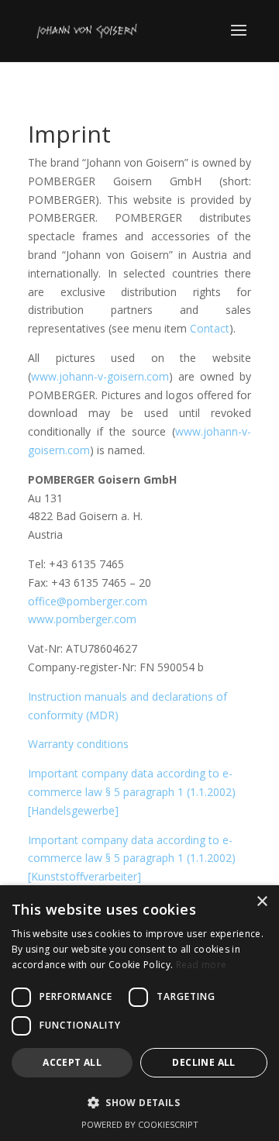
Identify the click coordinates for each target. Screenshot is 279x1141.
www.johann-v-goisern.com (100, 376)
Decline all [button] (203, 1062)
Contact (209, 328)
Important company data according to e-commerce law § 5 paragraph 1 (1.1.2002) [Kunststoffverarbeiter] (132, 858)
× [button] (261, 902)
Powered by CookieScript (139, 1124)
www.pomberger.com (82, 619)
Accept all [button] (72, 1062)
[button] (139, 1103)
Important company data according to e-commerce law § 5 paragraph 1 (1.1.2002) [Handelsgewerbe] (132, 792)
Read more (201, 964)
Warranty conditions (78, 743)
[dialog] (139, 1013)
